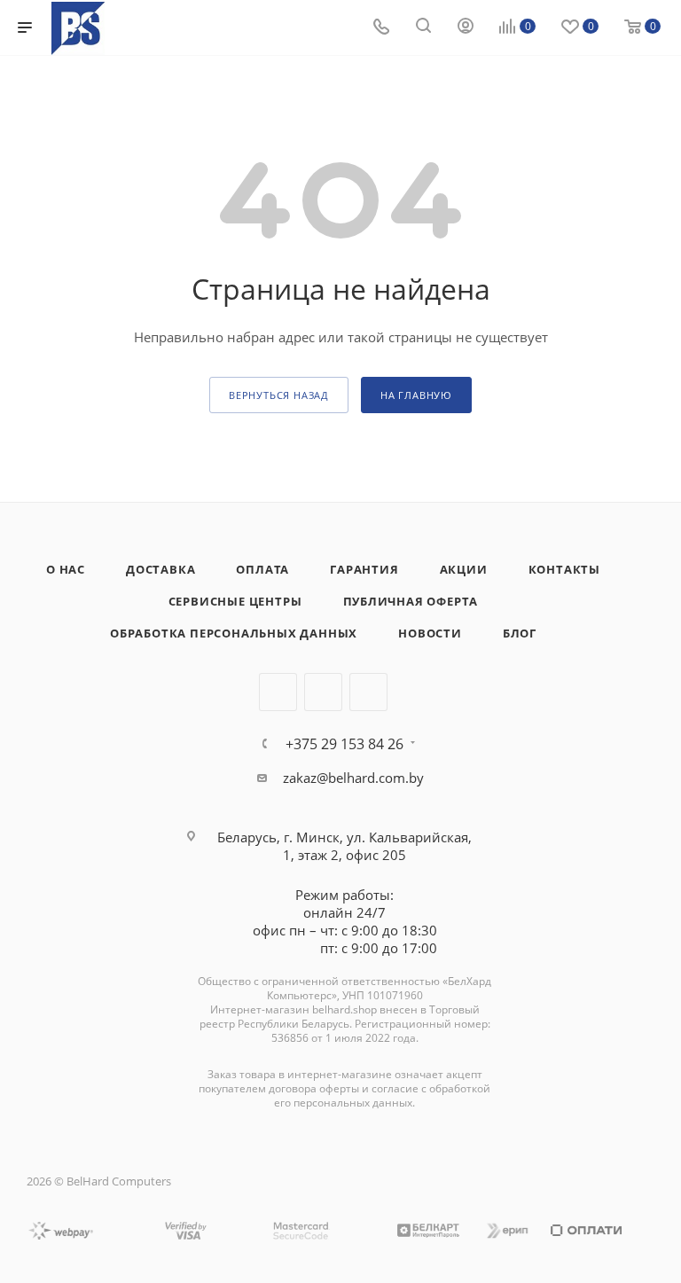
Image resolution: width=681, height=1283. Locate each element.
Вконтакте (278, 692)
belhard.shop (344, 1009)
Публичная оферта (411, 601)
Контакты (564, 569)
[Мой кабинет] (466, 27)
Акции (464, 569)
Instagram (323, 692)
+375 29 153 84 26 (344, 744)
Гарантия (364, 569)
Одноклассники (368, 692)
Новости (430, 633)
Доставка (160, 569)
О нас (65, 569)
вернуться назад (279, 395)
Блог (519, 633)
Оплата (262, 569)
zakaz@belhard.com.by (353, 777)
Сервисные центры (235, 601)
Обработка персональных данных (233, 633)
